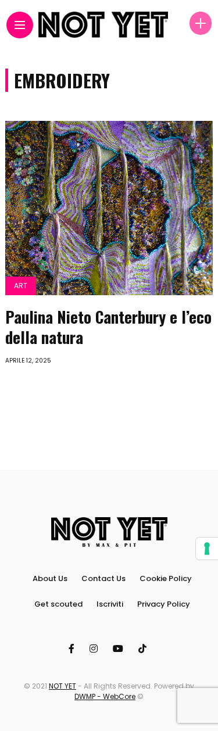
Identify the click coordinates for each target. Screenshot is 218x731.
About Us (50, 578)
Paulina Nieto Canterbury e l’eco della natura (108, 327)
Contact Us (103, 578)
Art (20, 286)
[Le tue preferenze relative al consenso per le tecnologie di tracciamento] (207, 549)
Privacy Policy (163, 604)
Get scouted (58, 604)
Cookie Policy (166, 578)
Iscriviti (110, 604)
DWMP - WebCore (104, 696)
